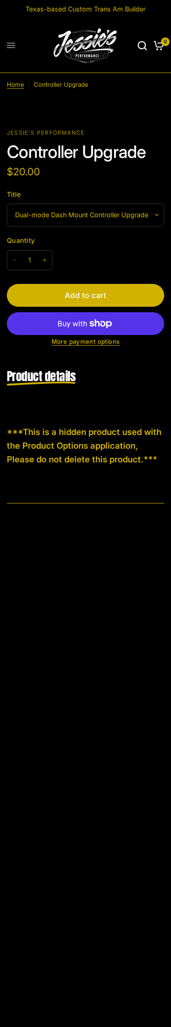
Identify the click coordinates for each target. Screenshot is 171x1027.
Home (15, 84)
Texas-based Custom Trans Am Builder (85, 9)
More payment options (86, 342)
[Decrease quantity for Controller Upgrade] (14, 260)
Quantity (21, 240)
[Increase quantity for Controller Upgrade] (44, 260)
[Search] (142, 45)
